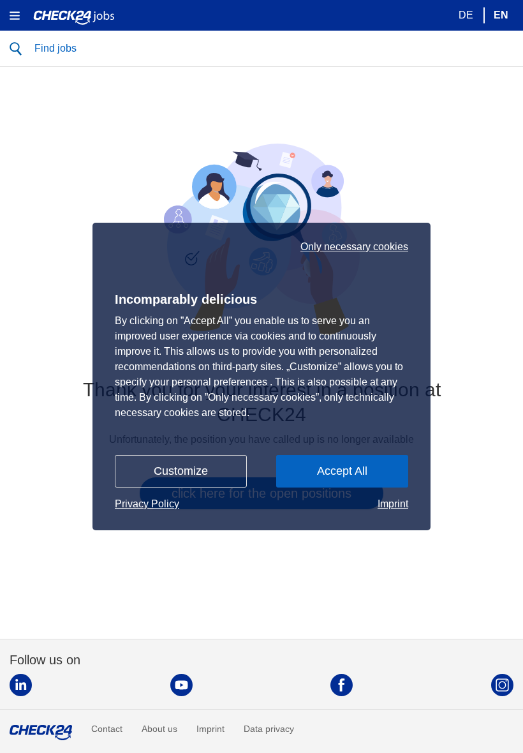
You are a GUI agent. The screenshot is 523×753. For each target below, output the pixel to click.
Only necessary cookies (354, 247)
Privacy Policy (147, 503)
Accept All (342, 471)
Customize (181, 471)
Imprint (393, 503)
